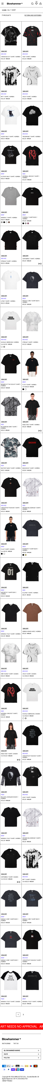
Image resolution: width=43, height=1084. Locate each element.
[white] (2, 347)
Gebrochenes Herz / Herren (31, 631)
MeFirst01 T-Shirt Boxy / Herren (8, 593)
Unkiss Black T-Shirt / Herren (10, 56)
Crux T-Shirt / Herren (29, 96)
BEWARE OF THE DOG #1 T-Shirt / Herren (11, 385)
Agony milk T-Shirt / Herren (10, 136)
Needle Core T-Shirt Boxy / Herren (31, 301)
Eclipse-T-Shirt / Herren (30, 593)
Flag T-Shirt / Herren (29, 384)
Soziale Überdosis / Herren (10, 342)
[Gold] (26, 555)
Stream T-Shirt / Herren (9, 261)
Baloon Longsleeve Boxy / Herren (9, 797)
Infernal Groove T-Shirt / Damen (9, 714)
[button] (40, 4)
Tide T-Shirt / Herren (29, 56)
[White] (6, 222)
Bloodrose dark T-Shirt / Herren (9, 427)
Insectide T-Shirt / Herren (30, 424)
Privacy (9, 1080)
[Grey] (2, 222)
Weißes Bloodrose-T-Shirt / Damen (31, 838)
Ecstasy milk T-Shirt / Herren (10, 176)
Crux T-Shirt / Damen (29, 674)
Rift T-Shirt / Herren (7, 96)
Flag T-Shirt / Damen (8, 549)
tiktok (15, 1043)
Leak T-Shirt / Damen (29, 797)
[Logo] (15, 3)
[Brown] (9, 222)
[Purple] (28, 223)
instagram (6, 1043)
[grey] (4, 347)
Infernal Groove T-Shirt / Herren (30, 177)
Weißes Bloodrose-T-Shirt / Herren (31, 508)
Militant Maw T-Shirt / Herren (11, 468)
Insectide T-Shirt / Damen (9, 754)
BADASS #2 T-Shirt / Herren (31, 468)
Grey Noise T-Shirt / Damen (9, 674)
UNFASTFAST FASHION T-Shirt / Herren (10, 508)
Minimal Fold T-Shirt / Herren (10, 634)
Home (4, 10)
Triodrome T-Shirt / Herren (31, 136)
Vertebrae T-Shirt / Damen (9, 877)
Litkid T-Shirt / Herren (8, 301)
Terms (4, 1080)
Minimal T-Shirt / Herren (9, 217)
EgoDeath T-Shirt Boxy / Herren (30, 549)
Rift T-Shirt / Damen (28, 879)
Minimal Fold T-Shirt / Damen (10, 1001)
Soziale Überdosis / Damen (31, 714)
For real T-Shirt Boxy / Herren (29, 218)
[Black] (4, 222)
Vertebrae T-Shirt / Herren (31, 258)
